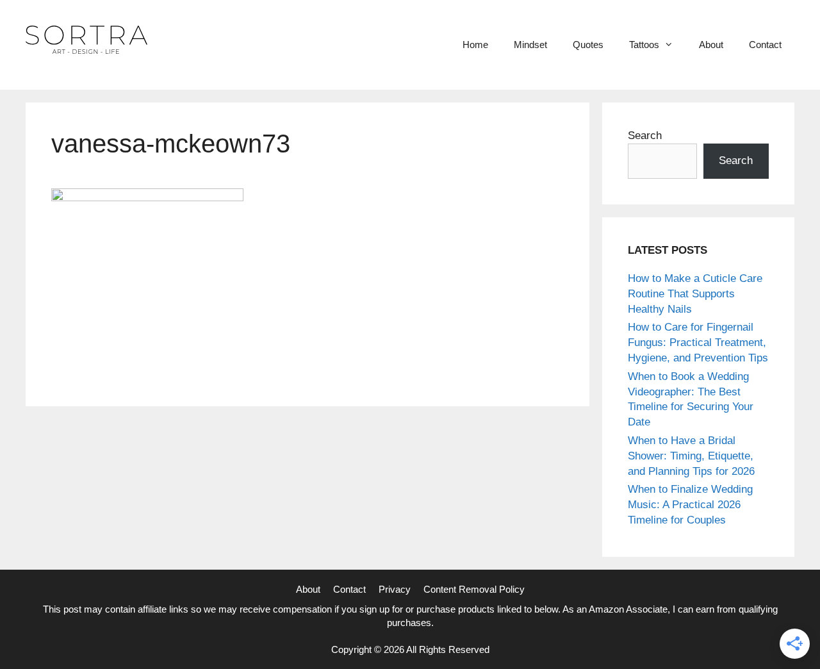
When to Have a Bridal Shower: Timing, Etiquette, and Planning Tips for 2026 (691, 455)
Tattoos (644, 44)
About (711, 44)
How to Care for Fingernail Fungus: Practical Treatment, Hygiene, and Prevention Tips (698, 342)
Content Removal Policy (474, 589)
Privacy (395, 589)
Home (475, 44)
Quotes (588, 44)
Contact (765, 44)
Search (645, 135)
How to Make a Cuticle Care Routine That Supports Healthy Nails (695, 293)
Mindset (530, 44)
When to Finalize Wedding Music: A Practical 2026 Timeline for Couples (690, 504)
